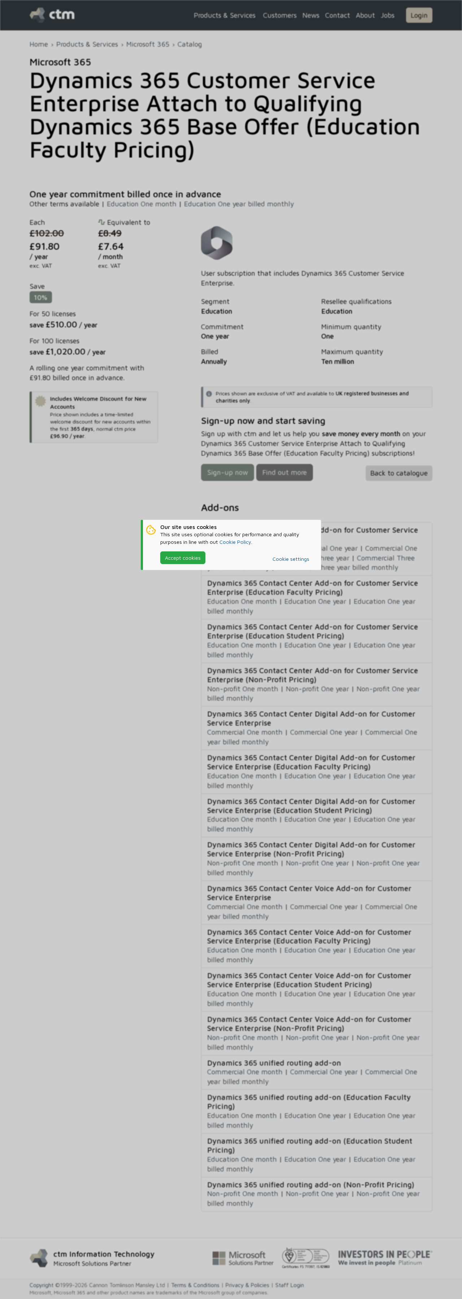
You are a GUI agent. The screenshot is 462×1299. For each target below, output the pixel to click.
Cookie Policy (235, 542)
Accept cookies (183, 558)
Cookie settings (291, 559)
